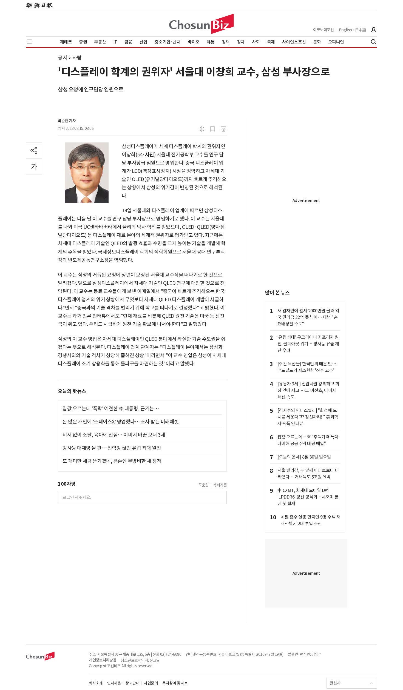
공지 (62, 58)
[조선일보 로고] (39, 5)
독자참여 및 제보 (175, 683)
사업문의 (151, 683)
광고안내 (132, 683)
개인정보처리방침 (102, 660)
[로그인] (373, 30)
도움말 (203, 485)
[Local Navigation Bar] (29, 42)
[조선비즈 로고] (201, 24)
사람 (76, 58)
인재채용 (114, 683)
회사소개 (96, 683)
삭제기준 (220, 485)
